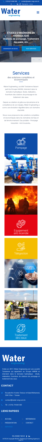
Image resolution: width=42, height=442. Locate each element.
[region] (21, 41)
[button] (39, 59)
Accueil (8, 419)
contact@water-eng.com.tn (30, 1)
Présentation (11, 423)
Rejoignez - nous (27, 4)
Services (9, 427)
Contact (29, 423)
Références (31, 419)
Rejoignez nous (18, 436)
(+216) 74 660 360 (11, 1)
